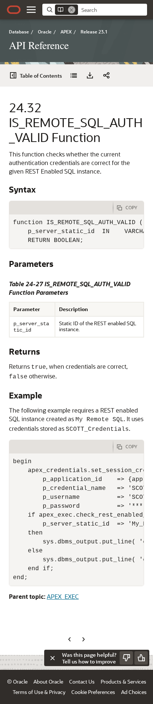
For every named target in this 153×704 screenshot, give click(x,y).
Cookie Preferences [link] (93, 692)
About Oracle (48, 681)
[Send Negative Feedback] (126, 658)
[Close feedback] (52, 658)
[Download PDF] (90, 75)
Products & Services (123, 681)
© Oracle (17, 681)
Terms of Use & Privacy (39, 692)
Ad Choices (134, 692)
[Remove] (72, 10)
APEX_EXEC (63, 596)
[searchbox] (112, 10)
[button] (31, 9)
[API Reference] (73, 75)
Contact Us (82, 681)
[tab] (61, 207)
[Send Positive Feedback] (141, 658)
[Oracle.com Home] (14, 9)
